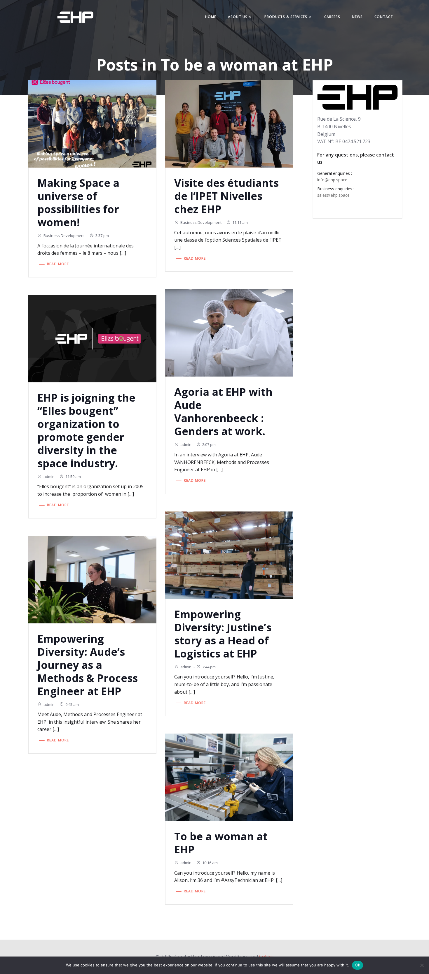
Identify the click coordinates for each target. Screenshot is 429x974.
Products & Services (285, 16)
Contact (383, 16)
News (357, 16)
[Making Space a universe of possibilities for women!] (92, 123)
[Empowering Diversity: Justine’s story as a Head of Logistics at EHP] (229, 554)
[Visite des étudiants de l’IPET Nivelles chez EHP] (229, 123)
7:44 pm (209, 666)
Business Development (64, 235)
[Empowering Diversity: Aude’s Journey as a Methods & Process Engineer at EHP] (92, 579)
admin (185, 444)
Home (210, 16)
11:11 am (240, 222)
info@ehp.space (332, 179)
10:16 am (210, 862)
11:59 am (73, 476)
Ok (357, 965)
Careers (332, 16)
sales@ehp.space (333, 195)
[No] (422, 965)
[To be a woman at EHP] (229, 776)
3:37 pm (102, 235)
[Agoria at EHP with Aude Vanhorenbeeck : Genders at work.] (229, 332)
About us (237, 16)
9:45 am (72, 704)
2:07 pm (209, 444)
